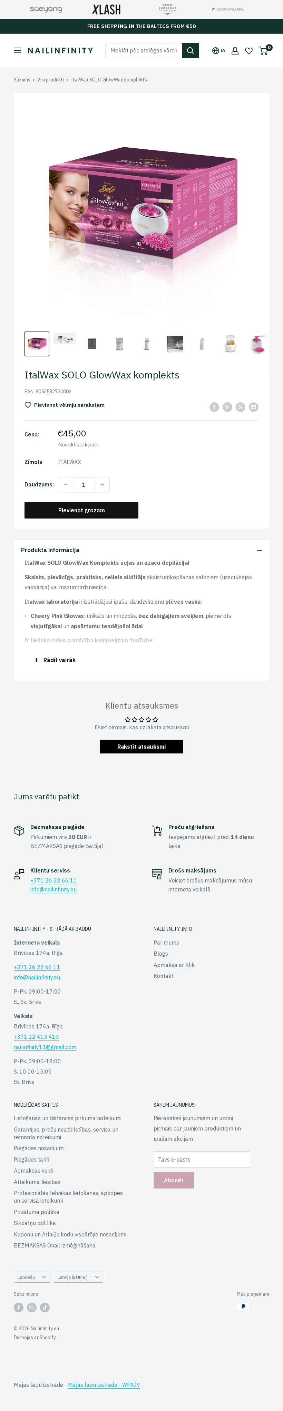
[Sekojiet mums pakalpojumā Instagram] (32, 1307)
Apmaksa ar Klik (174, 964)
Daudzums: (39, 484)
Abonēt (174, 1180)
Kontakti (164, 976)
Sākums (22, 80)
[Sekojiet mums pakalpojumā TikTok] (45, 1307)
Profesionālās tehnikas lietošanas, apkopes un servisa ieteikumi (68, 1197)
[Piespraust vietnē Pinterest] (227, 407)
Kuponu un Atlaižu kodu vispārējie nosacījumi (70, 1234)
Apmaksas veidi (33, 1170)
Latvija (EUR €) (73, 1277)
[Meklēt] (190, 50)
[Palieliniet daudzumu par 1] (102, 484)
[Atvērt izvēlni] (17, 50)
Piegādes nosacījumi (39, 1148)
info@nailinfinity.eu (53, 889)
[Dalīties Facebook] (214, 407)
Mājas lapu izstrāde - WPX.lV (104, 1384)
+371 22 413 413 (36, 1036)
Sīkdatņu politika (35, 1223)
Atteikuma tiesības (37, 1181)
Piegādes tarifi (31, 1159)
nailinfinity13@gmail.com (45, 1047)
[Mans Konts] (235, 51)
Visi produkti (50, 80)
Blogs (161, 953)
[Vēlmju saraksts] (249, 50)
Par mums (166, 942)
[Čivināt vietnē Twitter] (240, 407)
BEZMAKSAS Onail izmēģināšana (55, 1245)
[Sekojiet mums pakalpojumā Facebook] (18, 1307)
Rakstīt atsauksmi (141, 746)
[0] (263, 51)
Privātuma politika (36, 1211)
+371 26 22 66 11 (53, 880)
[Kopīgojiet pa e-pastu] (253, 407)
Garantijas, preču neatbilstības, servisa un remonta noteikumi (66, 1133)
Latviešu (26, 1277)
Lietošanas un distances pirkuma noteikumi (67, 1118)
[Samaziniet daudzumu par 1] (65, 484)
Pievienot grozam (81, 510)
